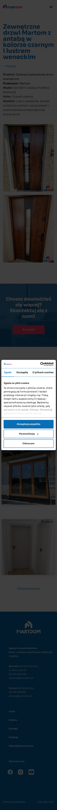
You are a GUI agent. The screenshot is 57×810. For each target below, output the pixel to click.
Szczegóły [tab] (22, 372)
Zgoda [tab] (8, 372)
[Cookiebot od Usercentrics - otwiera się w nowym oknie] (41, 364)
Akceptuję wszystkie (28, 424)
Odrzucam (28, 443)
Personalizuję (27, 433)
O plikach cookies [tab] (43, 372)
